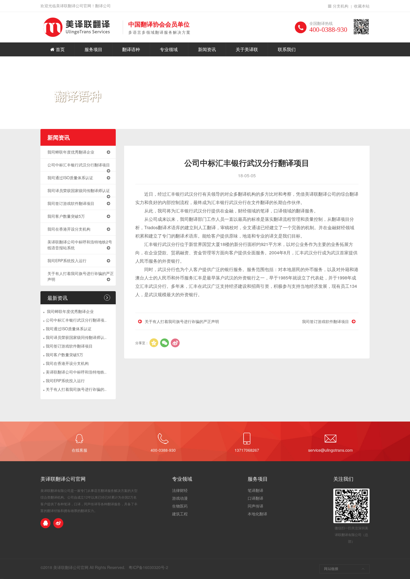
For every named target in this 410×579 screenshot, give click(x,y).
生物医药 (180, 506)
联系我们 (287, 49)
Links (344, 568)
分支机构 (340, 6)
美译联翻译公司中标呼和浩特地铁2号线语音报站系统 (79, 244)
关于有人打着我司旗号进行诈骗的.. (76, 389)
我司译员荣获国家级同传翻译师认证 (78, 190)
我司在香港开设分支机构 (68, 229)
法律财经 (180, 490)
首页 (60, 49)
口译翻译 (255, 498)
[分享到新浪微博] (175, 342)
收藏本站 (362, 6)
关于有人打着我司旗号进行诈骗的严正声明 (80, 276)
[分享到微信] (164, 342)
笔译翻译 (255, 490)
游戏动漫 (180, 498)
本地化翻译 (257, 513)
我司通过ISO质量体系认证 (70, 177)
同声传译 (255, 506)
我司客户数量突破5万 (66, 216)
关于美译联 (247, 49)
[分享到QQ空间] (153, 342)
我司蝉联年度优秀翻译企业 (70, 152)
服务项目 (93, 49)
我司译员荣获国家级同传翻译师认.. (76, 337)
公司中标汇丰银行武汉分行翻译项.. (76, 320)
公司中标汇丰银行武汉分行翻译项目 (78, 165)
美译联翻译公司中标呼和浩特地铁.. (76, 372)
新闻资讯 (207, 49)
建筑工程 (180, 513)
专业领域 (169, 49)
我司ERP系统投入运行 (66, 260)
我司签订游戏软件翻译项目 (70, 203)
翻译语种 (131, 49)
